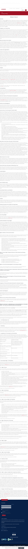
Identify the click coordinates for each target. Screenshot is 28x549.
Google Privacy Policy (12, 79)
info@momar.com (3, 300)
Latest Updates (4, 518)
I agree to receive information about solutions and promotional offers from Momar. (6, 513)
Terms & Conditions (19, 545)
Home (2, 12)
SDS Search (11, 8)
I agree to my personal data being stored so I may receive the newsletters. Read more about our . (6, 510)
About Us (14, 8)
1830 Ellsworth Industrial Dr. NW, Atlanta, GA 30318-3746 (10, 527)
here (2, 86)
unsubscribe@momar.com (23, 330)
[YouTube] (22, 10)
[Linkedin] (24, 10)
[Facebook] (21, 10)
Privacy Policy (3, 511)
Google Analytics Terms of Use (4, 79)
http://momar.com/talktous (13, 90)
